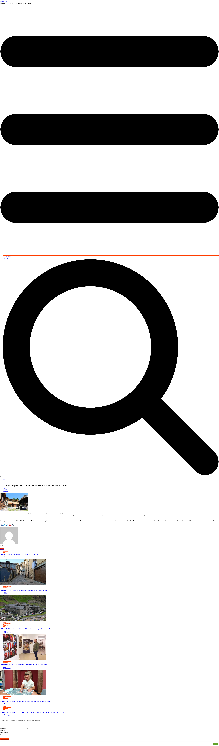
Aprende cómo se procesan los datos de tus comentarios (29, 740)
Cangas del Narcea (7, 256)
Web (1, 734)
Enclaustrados (6, 258)
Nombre (2, 730)
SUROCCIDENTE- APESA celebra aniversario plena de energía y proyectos (23, 664)
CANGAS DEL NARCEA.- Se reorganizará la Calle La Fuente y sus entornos (23, 590)
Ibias (4, 624)
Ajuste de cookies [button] (209, 744)
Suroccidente (5, 491)
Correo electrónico (4, 732)
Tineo (4, 552)
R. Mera (4, 488)
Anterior (2, 548)
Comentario (3, 728)
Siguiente (2, 549)
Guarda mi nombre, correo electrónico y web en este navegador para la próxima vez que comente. (21, 736)
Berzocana (5, 257)
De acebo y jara (3, 1)
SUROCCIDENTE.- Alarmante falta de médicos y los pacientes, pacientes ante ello (25, 629)
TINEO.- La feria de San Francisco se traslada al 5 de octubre (19, 554)
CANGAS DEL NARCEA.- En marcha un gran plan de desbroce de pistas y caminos (25, 701)
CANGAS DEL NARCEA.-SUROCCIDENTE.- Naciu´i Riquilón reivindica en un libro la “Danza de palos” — (32, 712)
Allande (4, 622)
